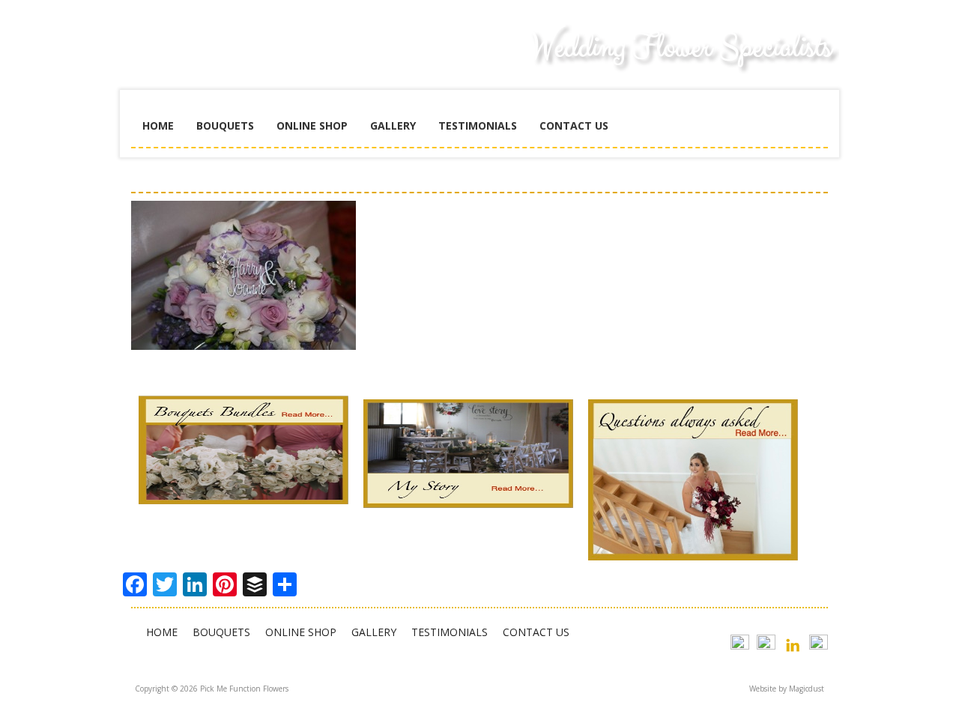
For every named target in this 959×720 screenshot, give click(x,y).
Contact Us (573, 125)
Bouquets (225, 125)
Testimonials (477, 125)
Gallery (393, 125)
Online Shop (312, 125)
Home (158, 125)
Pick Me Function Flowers (243, 60)
